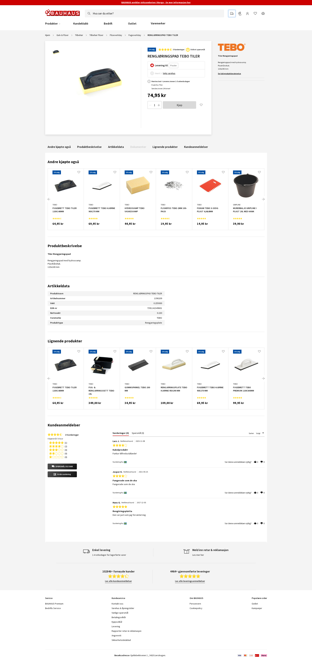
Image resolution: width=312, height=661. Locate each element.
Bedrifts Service (53, 608)
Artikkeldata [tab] (59, 285)
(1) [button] (66, 442)
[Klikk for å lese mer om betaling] (252, 655)
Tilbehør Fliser (96, 35)
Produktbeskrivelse (89, 147)
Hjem (47, 35)
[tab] (121, 434)
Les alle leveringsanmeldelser (190, 581)
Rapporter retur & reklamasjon (126, 630)
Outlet (132, 23)
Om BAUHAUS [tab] (196, 598)
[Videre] (263, 199)
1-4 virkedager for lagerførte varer (109, 554)
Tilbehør (79, 35)
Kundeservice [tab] (118, 598)
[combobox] (154, 13)
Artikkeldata (116, 147)
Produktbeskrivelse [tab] (65, 245)
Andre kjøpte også (59, 147)
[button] (62, 466)
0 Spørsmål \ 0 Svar (55, 438)
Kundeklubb (80, 23)
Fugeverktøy (135, 35)
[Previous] (48, 199)
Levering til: (161, 65)
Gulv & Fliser (63, 35)
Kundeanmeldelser (196, 147)
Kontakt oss (117, 603)
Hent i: (158, 73)
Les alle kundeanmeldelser (118, 581)
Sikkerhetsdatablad (121, 640)
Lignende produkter (165, 147)
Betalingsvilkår (119, 617)
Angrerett (116, 635)
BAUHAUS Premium (54, 603)
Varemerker (158, 23)
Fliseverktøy (116, 35)
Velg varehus (169, 73)
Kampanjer (257, 608)
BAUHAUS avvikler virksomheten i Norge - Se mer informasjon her (156, 2)
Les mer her (198, 554)
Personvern (195, 603)
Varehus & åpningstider (123, 608)
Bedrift (108, 23)
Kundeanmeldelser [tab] (64, 425)
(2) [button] (66, 446)
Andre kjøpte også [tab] (63, 161)
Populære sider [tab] (259, 598)
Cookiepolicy (196, 608)
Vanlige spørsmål (120, 612)
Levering (116, 626)
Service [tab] (48, 598)
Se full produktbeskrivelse (229, 73)
